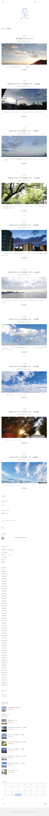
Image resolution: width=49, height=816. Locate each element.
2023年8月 (4, 578)
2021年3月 (4, 620)
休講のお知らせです (6, 714)
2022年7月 (4, 593)
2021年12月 (4, 605)
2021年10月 (4, 610)
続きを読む (24, 69)
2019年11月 (4, 657)
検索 (45, 803)
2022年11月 (4, 586)
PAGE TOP (46, 790)
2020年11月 (4, 628)
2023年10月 (4, 576)
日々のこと (4, 559)
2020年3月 (4, 647)
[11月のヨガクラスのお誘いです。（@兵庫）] (24, 382)
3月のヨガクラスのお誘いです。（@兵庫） (24, 225)
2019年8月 (4, 665)
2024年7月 (4, 573)
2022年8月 (4, 591)
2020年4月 (4, 645)
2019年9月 (4, 662)
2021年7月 (4, 615)
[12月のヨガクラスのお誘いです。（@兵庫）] (24, 334)
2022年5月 (4, 598)
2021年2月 (4, 623)
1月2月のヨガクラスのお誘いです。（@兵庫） (24, 272)
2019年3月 (4, 677)
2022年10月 (4, 588)
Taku (29, 41)
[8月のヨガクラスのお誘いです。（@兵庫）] (24, 146)
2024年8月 (4, 571)
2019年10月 (4, 660)
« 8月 (3, 798)
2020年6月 (4, 640)
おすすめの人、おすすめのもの (8, 549)
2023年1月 (4, 583)
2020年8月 (4, 635)
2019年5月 (4, 672)
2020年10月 (4, 630)
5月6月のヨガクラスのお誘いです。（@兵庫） (24, 178)
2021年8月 (4, 613)
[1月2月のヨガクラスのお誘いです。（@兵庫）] (24, 287)
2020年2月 (4, 650)
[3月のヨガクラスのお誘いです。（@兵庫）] (24, 240)
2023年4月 (4, 581)
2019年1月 (4, 682)
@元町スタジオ (5, 513)
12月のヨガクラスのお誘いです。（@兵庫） (24, 319)
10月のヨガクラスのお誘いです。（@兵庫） (24, 412)
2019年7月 (4, 667)
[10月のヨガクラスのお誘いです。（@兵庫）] (24, 427)
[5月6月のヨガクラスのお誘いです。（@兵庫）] (24, 193)
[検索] (46, 2)
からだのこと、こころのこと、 (8, 554)
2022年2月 (4, 603)
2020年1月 (4, 652)
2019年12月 (4, 655)
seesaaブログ (4, 694)
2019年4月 (4, 675)
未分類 (3, 562)
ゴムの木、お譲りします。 (13, 770)
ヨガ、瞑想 (24, 35)
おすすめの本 (4, 552)
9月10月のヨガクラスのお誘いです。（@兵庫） (24, 84)
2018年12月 (4, 685)
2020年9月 (4, 633)
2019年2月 (4, 680)
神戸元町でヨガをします (24, 39)
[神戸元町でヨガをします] (24, 54)
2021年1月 (4, 625)
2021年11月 (4, 608)
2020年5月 (4, 643)
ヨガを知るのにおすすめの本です (20, 537)
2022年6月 (4, 596)
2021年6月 (4, 618)
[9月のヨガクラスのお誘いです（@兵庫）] (24, 472)
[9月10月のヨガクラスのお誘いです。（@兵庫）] (24, 99)
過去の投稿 (4, 496)
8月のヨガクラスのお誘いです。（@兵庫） (24, 131)
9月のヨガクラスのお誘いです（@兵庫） (24, 457)
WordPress (36, 812)
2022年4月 (4, 600)
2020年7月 (4, 638)
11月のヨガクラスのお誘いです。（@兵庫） (24, 366)
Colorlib (28, 812)
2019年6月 (4, 670)
